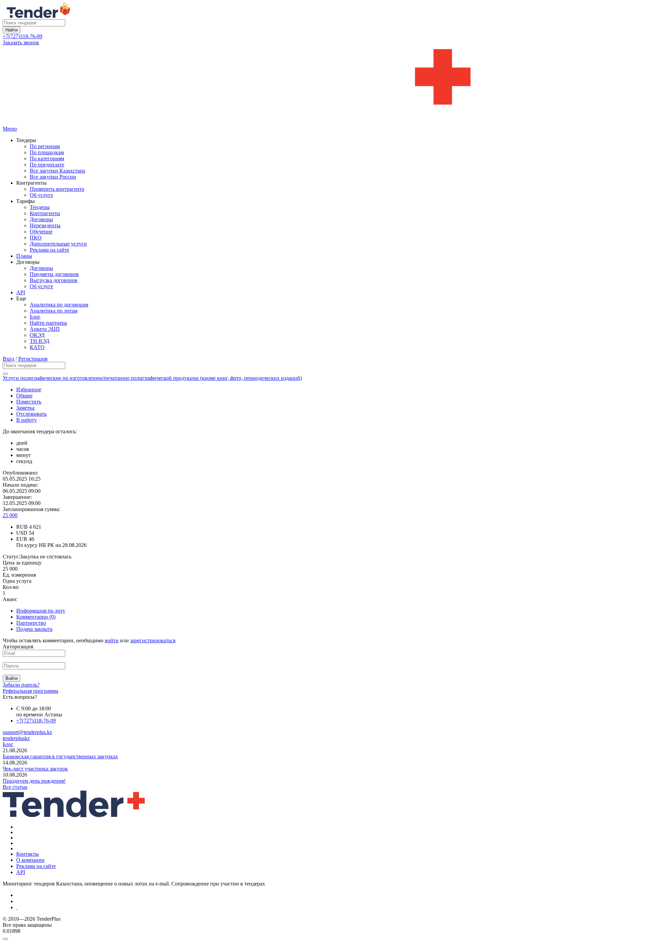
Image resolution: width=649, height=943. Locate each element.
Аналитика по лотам (53, 311)
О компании (30, 860)
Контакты (27, 854)
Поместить (28, 402)
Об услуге (41, 195)
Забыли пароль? (21, 685)
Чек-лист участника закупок (35, 769)
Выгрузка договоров (53, 280)
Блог (35, 317)
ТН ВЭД (39, 341)
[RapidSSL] (331, 907)
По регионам (45, 146)
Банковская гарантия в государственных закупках (60, 756)
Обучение (41, 231)
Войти (11, 678)
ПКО (36, 237)
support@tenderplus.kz (27, 732)
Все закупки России (53, 177)
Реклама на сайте (49, 250)
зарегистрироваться (152, 640)
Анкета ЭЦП (45, 329)
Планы (24, 256)
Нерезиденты (45, 225)
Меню (10, 129)
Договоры (41, 219)
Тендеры (40, 207)
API (20, 292)
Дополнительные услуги (58, 244)
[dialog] (324, 937)
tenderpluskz (16, 738)
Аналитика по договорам (59, 304)
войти (112, 640)
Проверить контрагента (57, 189)
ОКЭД (37, 335)
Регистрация (32, 359)
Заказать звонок (21, 42)
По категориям (47, 158)
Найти (11, 29)
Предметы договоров (54, 274)
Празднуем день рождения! (34, 781)
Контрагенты (45, 213)
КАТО (37, 347)
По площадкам (47, 152)
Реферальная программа (30, 691)
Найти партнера (48, 323)
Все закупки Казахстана (57, 171)
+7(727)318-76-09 (22, 36)
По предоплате (47, 164)
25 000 (10, 515)
